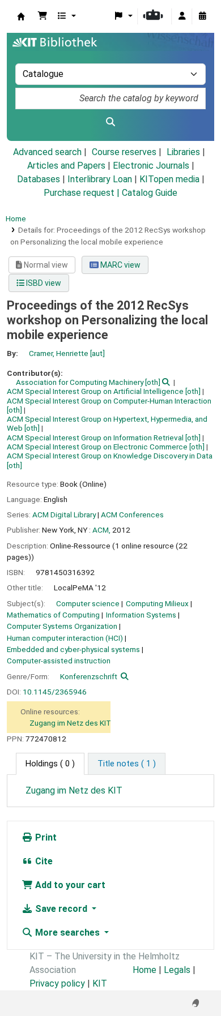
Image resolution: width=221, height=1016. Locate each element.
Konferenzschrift (88, 676)
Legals (177, 969)
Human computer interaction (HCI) (65, 637)
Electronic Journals (151, 165)
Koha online (21, 16)
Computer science (88, 603)
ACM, (101, 529)
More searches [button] (67, 932)
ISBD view (42, 283)
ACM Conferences (132, 514)
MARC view (120, 264)
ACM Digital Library (64, 514)
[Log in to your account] (182, 16)
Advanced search (47, 152)
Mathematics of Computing (53, 614)
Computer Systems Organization (62, 626)
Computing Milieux (157, 603)
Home (16, 218)
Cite (43, 861)
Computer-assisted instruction (58, 660)
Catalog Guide (149, 192)
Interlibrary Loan (99, 179)
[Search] (110, 122)
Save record (61, 908)
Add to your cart (69, 885)
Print (45, 837)
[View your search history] (202, 16)
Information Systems (141, 614)
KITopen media (169, 179)
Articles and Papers (66, 165)
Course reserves (124, 152)
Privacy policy (57, 983)
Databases (38, 179)
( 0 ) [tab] (50, 764)
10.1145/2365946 (55, 691)
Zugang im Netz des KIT (70, 722)
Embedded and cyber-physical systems (73, 649)
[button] (42, 16)
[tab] (126, 764)
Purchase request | (83, 192)
